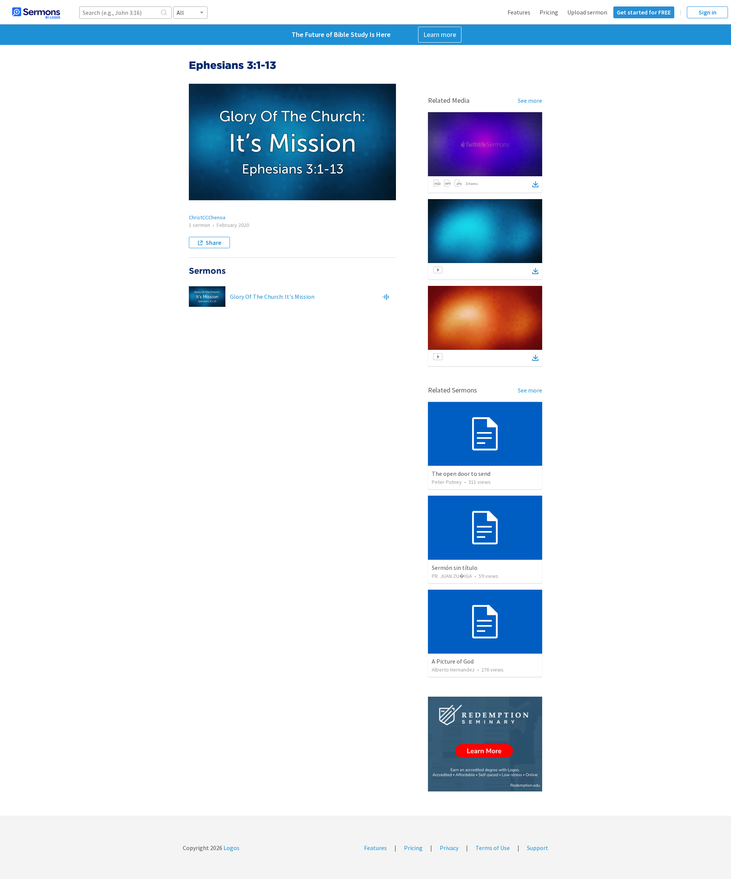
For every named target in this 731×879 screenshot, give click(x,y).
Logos (230, 848)
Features (519, 12)
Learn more (439, 34)
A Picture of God (453, 661)
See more (530, 100)
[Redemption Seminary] (485, 744)
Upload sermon (587, 12)
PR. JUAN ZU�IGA (452, 576)
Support (537, 848)
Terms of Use (493, 848)
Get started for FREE (644, 12)
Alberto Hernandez (453, 669)
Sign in (708, 12)
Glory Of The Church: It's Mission (272, 296)
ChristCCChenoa (207, 217)
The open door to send (461, 473)
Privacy (449, 848)
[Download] (535, 184)
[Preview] (385, 296)
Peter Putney (447, 482)
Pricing (548, 12)
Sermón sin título (454, 567)
